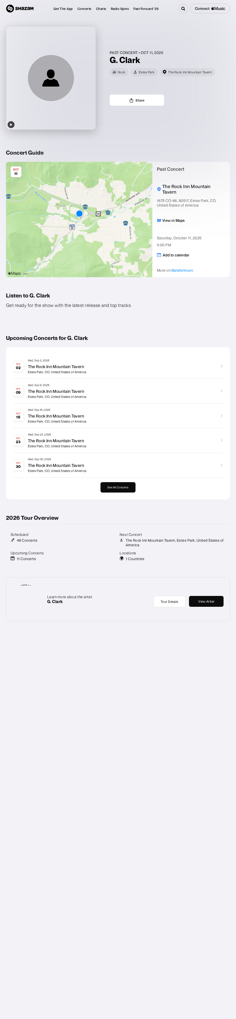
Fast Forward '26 (146, 9)
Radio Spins (120, 9)
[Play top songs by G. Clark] (11, 124)
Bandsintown (182, 270)
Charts (101, 9)
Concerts (84, 9)
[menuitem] (63, 8)
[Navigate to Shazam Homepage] (20, 8)
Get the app (63, 9)
